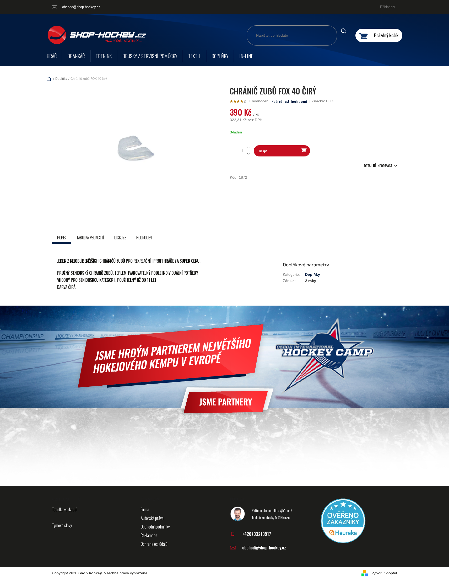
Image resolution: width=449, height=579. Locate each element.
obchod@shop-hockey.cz (264, 547)
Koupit (263, 151)
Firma (145, 509)
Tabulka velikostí (64, 509)
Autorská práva (152, 518)
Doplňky (312, 274)
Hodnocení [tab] (144, 237)
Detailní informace (378, 165)
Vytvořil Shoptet (384, 573)
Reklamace (149, 535)
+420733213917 (256, 534)
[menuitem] (51, 56)
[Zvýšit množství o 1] (248, 148)
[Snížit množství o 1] (248, 154)
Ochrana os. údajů (154, 544)
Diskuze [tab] (120, 237)
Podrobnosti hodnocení (289, 101)
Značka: (323, 101)
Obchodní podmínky (155, 527)
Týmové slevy (62, 525)
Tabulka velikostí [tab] (90, 237)
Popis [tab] (61, 237)
